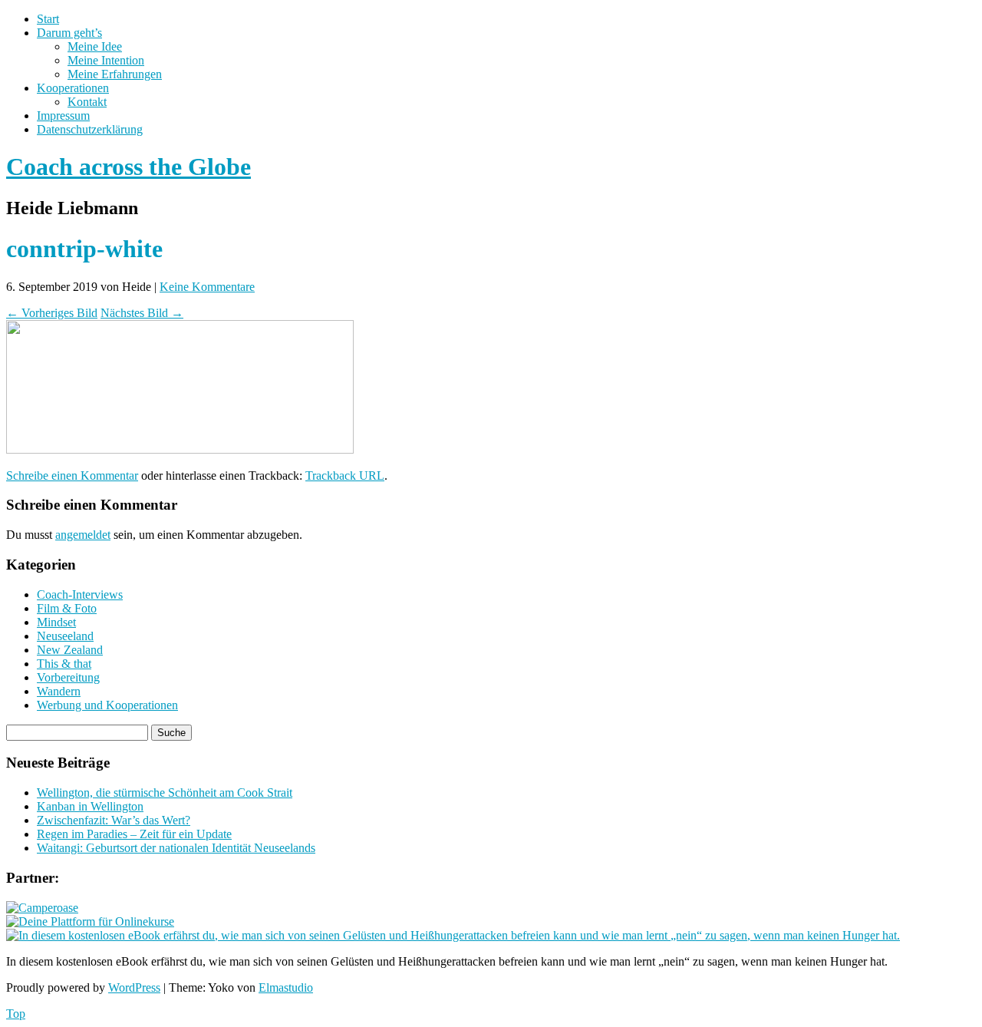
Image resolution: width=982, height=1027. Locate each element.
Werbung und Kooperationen (107, 705)
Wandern (59, 691)
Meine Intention (106, 60)
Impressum (63, 115)
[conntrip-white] (180, 449)
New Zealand (70, 649)
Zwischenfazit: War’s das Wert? (113, 820)
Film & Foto (67, 608)
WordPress (134, 987)
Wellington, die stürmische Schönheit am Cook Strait (164, 792)
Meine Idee (95, 46)
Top (15, 1013)
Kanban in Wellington (90, 806)
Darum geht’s (69, 32)
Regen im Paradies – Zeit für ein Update (134, 833)
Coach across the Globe (128, 166)
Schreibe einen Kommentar (72, 475)
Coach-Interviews (80, 594)
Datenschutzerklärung (90, 129)
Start (48, 18)
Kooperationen (73, 87)
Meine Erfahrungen (115, 74)
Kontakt (87, 101)
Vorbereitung (68, 677)
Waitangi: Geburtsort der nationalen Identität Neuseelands (176, 847)
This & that (64, 663)
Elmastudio (286, 987)
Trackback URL (344, 475)
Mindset (56, 622)
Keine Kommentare (207, 286)
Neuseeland (65, 635)
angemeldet (82, 534)
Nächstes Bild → (142, 312)
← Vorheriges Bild (51, 312)
